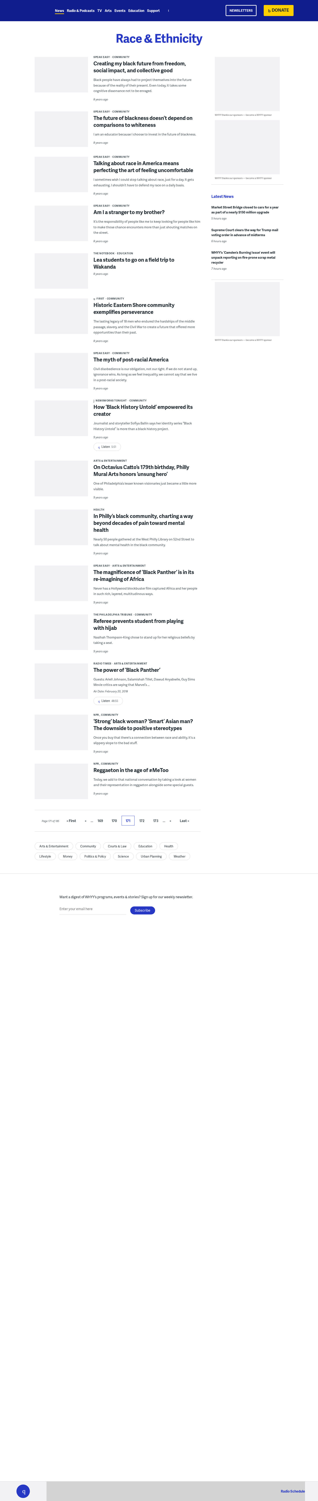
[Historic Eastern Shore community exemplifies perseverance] (61, 319)
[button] (23, 1491)
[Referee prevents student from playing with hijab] (61, 635)
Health (98, 509)
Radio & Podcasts (81, 10)
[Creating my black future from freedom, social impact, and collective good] (61, 77)
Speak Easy (101, 57)
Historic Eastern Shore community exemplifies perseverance (134, 308)
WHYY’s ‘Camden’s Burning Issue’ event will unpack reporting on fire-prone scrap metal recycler (243, 257)
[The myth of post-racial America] (61, 374)
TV (99, 10)
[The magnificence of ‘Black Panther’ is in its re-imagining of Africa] (61, 586)
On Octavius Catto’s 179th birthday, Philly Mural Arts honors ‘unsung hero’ (141, 470)
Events (119, 10)
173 (155, 820)
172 (142, 820)
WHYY (29, 10)
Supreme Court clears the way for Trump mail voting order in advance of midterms (244, 232)
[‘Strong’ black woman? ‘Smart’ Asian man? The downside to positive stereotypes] (61, 735)
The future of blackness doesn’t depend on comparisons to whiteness (143, 121)
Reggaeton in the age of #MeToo (131, 770)
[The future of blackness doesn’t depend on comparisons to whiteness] (61, 132)
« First (71, 820)
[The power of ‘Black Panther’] (61, 684)
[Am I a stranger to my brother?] (61, 226)
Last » (184, 820)
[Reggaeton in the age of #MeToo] (61, 784)
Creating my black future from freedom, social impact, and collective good (139, 67)
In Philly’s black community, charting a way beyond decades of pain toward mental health (143, 522)
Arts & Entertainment (110, 461)
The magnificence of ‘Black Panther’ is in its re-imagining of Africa (143, 575)
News (59, 10)
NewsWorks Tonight (111, 400)
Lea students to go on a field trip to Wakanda (133, 263)
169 (100, 820)
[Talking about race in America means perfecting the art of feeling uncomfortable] (61, 177)
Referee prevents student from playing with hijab (138, 624)
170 (114, 820)
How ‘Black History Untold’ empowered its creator (143, 410)
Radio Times (102, 663)
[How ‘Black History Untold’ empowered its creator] (61, 421)
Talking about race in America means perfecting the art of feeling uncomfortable (143, 167)
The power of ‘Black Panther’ (126, 669)
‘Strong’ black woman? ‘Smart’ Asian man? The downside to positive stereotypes (143, 724)
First (100, 298)
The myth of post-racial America (131, 359)
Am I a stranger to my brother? (129, 212)
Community (121, 57)
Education (136, 10)
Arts (108, 10)
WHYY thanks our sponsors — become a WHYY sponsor (243, 114)
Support (153, 10)
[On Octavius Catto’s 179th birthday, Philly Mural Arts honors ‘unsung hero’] (61, 490)
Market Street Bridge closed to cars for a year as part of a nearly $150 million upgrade (245, 209)
